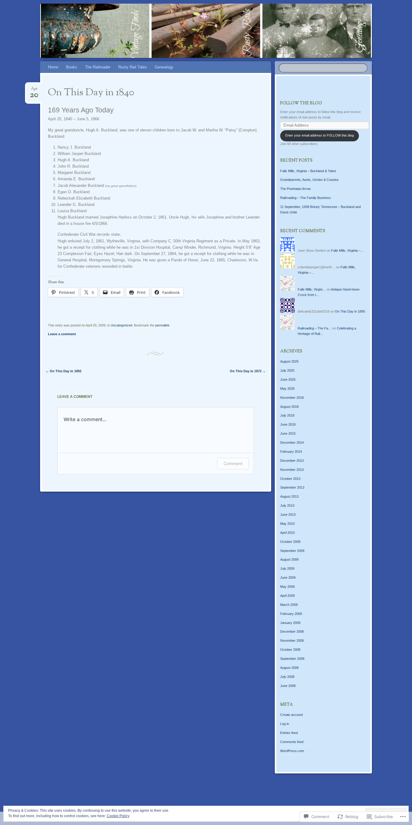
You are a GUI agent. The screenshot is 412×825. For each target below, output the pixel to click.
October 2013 (290, 478)
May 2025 (287, 388)
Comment (232, 463)
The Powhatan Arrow (295, 189)
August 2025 (289, 361)
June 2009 (288, 577)
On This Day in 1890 (350, 311)
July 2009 (287, 568)
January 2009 (290, 623)
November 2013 (292, 469)
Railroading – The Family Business (305, 198)
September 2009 (292, 551)
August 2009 (289, 559)
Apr (34, 90)
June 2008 (288, 686)
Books (71, 67)
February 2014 (291, 451)
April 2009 (287, 595)
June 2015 (288, 433)
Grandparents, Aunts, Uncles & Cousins (309, 179)
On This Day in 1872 (248, 371)
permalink (162, 325)
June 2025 (288, 379)
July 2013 (287, 505)
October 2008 (290, 649)
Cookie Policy (118, 816)
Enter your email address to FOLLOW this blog (319, 135)
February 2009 (291, 614)
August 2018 (289, 406)
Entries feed (289, 733)
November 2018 (292, 397)
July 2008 (287, 677)
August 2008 (289, 667)
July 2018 (287, 415)
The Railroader (97, 67)
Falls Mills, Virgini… (312, 289)
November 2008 (292, 640)
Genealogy (164, 67)
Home (53, 67)
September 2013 (292, 487)
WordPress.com (292, 751)
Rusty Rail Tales (132, 67)
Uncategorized (121, 325)
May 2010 (287, 523)
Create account (291, 714)
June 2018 (288, 424)
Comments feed (291, 742)
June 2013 (288, 514)
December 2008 (292, 631)
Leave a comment (62, 334)
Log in (284, 724)
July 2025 (287, 370)
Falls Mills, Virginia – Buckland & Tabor (308, 171)
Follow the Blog (301, 103)
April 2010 (287, 532)
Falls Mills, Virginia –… (347, 250)
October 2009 (290, 541)
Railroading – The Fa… (314, 328)
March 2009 (289, 604)
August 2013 (289, 496)
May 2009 (287, 586)
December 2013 (292, 460)
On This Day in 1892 (63, 371)
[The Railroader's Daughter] (205, 31)
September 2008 (292, 658)
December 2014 (292, 442)
